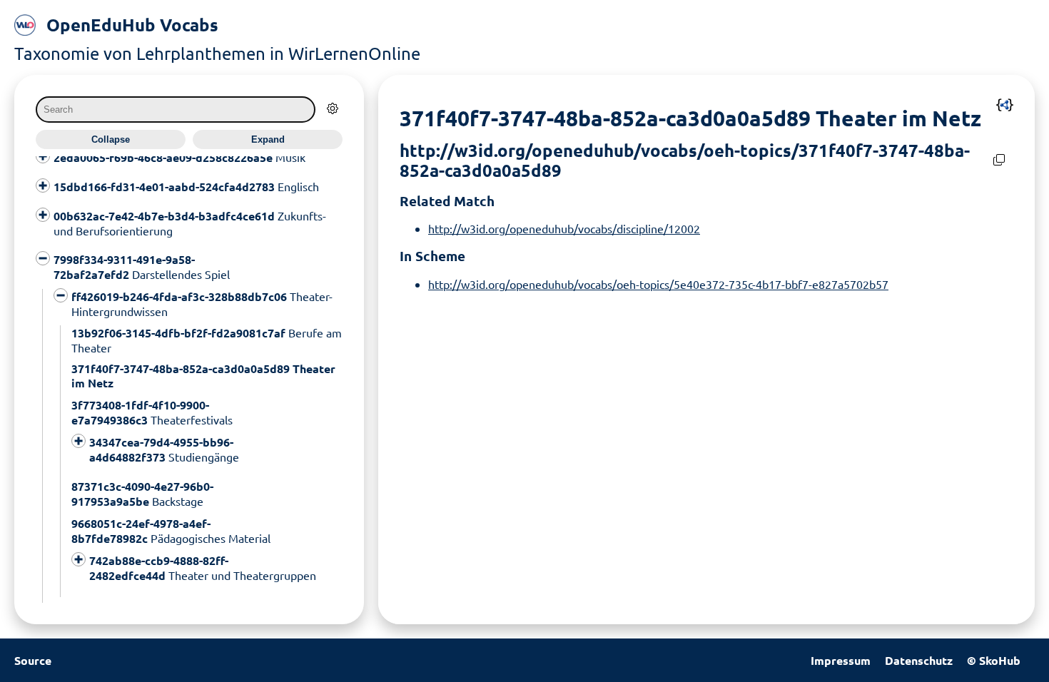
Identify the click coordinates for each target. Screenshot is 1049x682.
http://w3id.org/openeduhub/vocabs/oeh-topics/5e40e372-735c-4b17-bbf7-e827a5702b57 (658, 284)
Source (32, 660)
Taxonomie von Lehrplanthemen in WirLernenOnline (217, 53)
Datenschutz (919, 660)
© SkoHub (993, 660)
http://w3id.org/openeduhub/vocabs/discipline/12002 (564, 228)
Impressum (841, 660)
